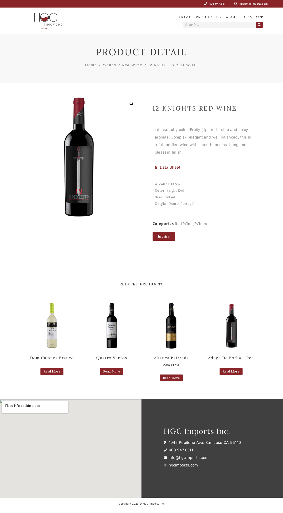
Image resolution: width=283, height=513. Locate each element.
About (233, 17)
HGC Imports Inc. (197, 431)
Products (206, 17)
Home (185, 17)
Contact (253, 17)
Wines (109, 64)
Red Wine (132, 64)
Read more (52, 371)
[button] (164, 236)
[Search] (259, 25)
